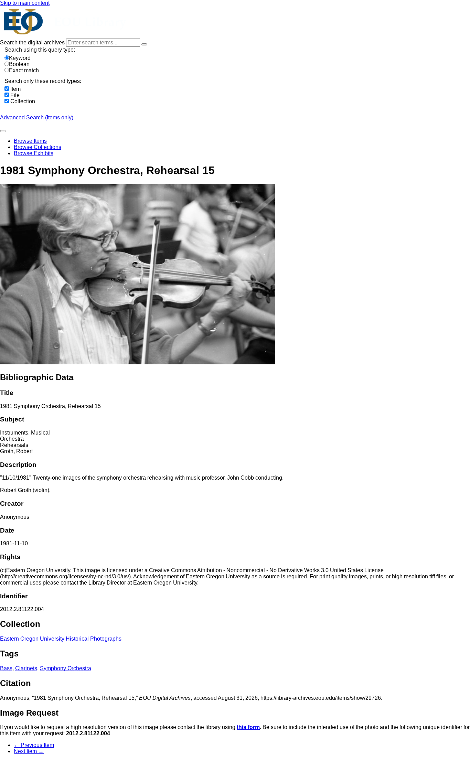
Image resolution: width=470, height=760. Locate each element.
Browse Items (30, 141)
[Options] (144, 44)
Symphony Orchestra (65, 668)
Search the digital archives (33, 42)
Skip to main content (25, 3)
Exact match (24, 70)
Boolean (19, 64)
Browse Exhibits (33, 153)
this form (248, 727)
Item (15, 89)
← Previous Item (34, 745)
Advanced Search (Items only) (36, 117)
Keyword (20, 58)
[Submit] (3, 131)
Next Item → (29, 751)
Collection (22, 101)
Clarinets (26, 668)
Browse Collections (37, 147)
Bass (6, 668)
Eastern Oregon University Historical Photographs (60, 639)
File (15, 95)
